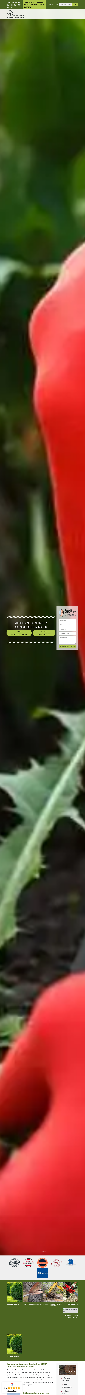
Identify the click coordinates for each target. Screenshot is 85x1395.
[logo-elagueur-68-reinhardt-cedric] (15, 14)
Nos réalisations (19, 633)
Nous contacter (44, 633)
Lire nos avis (12, 1391)
